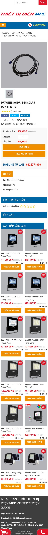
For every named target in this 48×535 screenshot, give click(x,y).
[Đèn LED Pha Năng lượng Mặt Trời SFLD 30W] (36, 469)
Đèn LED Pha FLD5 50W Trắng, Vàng (34, 298)
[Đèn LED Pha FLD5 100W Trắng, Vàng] (12, 337)
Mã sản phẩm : (9, 120)
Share (6, 115)
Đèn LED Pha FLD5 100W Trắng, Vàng (11, 341)
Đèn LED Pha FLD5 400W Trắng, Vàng (11, 429)
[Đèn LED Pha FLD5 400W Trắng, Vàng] (12, 425)
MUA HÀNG (24, 147)
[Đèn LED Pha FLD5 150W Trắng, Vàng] (36, 337)
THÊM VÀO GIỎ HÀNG (24, 154)
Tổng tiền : (7, 141)
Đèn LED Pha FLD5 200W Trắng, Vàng (11, 385)
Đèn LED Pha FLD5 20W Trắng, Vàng (34, 254)
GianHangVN (28, 534)
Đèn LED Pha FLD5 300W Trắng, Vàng (34, 385)
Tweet (15, 115)
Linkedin (25, 115)
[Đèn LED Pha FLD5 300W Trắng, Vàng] (36, 381)
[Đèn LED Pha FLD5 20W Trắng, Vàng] (36, 250)
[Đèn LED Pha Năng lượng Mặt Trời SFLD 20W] (12, 469)
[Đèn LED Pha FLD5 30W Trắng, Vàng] (12, 293)
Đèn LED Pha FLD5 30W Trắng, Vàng (10, 298)
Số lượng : (7, 136)
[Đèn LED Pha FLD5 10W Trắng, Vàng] (12, 250)
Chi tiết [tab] (7, 174)
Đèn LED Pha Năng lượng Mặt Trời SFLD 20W (11, 474)
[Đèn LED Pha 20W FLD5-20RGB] (36, 425)
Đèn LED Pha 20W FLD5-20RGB (34, 429)
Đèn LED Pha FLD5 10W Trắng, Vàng (10, 254)
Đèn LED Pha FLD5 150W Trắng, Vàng (34, 341)
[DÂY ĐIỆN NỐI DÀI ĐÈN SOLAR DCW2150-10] (24, 65)
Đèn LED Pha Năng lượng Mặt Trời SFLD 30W (35, 474)
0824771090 (39, 25)
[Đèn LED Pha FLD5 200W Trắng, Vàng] (12, 381)
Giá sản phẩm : (9, 131)
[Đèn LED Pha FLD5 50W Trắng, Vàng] (36, 293)
